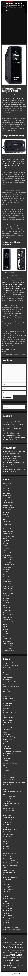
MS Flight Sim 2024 (9, 817)
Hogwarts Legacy (8, 777)
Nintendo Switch (8, 820)
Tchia (4, 882)
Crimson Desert (8, 718)
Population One (8, 837)
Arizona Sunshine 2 (9, 677)
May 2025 (6, 517)
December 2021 (8, 615)
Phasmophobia (8, 834)
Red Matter (6, 846)
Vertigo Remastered (9, 906)
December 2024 (8, 529)
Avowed (5, 694)
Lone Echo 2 (7, 799)
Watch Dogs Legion (9, 918)
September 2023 (8, 565)
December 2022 (8, 586)
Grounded (6, 761)
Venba (5, 901)
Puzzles (13, 957)
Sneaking (7, 962)
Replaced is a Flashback (10, 429)
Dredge (5, 741)
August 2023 (7, 567)
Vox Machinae (7, 911)
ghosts (21, 947)
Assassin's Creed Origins (11, 684)
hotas (14, 950)
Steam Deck (7, 965)
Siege (17, 960)
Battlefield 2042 (8, 703)
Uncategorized (7, 894)
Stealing (17, 963)
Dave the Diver (7, 722)
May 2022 (6, 603)
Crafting (14, 944)
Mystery (20, 952)
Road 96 (5, 851)
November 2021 (8, 617)
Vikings (5, 968)
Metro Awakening (8, 808)
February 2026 (7, 495)
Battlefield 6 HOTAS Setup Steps (13, 462)
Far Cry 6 (6, 746)
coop (10, 944)
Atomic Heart (7, 691)
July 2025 (6, 512)
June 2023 (6, 572)
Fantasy (18, 944)
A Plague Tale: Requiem (10, 665)
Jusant (5, 787)
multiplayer (14, 952)
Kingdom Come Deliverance (12, 792)
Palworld (6, 827)
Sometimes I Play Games (14, 3)
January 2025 (7, 526)
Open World (16, 954)
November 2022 (8, 588)
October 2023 (7, 562)
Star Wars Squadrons (10, 865)
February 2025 (7, 524)
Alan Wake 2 (7, 670)
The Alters (6, 884)
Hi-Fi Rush (6, 772)
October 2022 (7, 591)
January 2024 (7, 555)
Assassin (10, 942)
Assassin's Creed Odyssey (11, 682)
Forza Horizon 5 (8, 753)
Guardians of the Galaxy (11, 763)
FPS (21, 944)
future (6, 947)
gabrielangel (7, 452)
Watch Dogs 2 (7, 915)
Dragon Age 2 (7, 739)
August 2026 (7, 483)
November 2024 (8, 531)
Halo (4, 765)
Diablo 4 (5, 732)
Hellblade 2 (6, 770)
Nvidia (8, 955)
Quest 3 (5, 844)
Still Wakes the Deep (9, 872)
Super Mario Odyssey (10, 877)
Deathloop (6, 730)
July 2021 (6, 627)
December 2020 (8, 643)
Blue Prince (6, 710)
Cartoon (5, 944)
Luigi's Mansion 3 (8, 801)
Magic (4, 952)
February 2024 (7, 553)
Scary (9, 960)
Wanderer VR (7, 913)
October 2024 (7, 534)
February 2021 (7, 639)
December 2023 (8, 557)
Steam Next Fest (8, 870)
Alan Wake (6, 667)
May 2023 (6, 574)
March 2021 (6, 636)
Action (5, 942)
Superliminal (7, 880)
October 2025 (7, 505)
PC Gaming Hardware (9, 349)
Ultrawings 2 (7, 891)
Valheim (5, 896)
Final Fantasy (7, 749)
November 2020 (8, 646)
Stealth (20, 963)
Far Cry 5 (6, 744)
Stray (4, 875)
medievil (7, 952)
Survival (15, 965)
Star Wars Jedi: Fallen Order (12, 863)
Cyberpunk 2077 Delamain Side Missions (14, 354)
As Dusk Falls (7, 679)
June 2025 (6, 514)
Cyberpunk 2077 (8, 720)
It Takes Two (7, 784)
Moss (4, 813)
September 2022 (8, 593)
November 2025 (8, 503)
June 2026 (6, 486)
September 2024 (8, 536)
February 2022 (7, 610)
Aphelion (6, 675)
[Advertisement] (14, 28)
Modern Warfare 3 (9, 810)
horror (11, 950)
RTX (4, 351)
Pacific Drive (7, 825)
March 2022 (6, 608)
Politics (9, 957)
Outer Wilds (7, 822)
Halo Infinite (7, 768)
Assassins (17, 942)
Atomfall (5, 689)
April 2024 (6, 548)
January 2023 (7, 584)
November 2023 (8, 560)
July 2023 (6, 569)
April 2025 (6, 519)
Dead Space (7, 725)
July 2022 (6, 598)
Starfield (5, 868)
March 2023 (6, 579)
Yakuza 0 (6, 922)
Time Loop (20, 965)
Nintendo (5, 955)
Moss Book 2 (7, 815)
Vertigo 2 (6, 903)
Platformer (5, 957)
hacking (6, 950)
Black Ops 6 (6, 708)
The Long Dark (7, 887)
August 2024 (7, 538)
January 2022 (7, 612)
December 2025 (8, 500)
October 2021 (7, 620)
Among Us (6, 672)
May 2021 (6, 631)
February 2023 (7, 581)
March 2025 (6, 522)
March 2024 (6, 550)
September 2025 (8, 507)
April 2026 (6, 491)
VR (19, 968)
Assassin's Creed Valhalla (11, 687)
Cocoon (5, 715)
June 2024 (6, 543)
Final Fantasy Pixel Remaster (12, 751)
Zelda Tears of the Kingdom (12, 930)
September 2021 (8, 622)
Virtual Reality (7, 908)
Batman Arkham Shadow (11, 701)
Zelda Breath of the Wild (11, 927)
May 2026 (6, 488)
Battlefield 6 (7, 706)
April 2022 (6, 605)
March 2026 (6, 493)
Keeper (5, 789)
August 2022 (7, 596)
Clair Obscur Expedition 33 (11, 713)
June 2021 (6, 629)
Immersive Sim (19, 950)
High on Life (7, 775)
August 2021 (7, 624)
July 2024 (6, 541)
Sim (19, 960)
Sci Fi (13, 960)
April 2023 (6, 577)
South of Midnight (9, 860)
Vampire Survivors (9, 899)
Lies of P (5, 794)
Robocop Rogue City (9, 853)
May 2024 (6, 545)
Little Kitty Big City (9, 796)
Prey (4, 839)
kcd (23, 950)
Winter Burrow (8, 920)
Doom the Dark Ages (9, 737)
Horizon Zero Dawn (9, 780)
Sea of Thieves (7, 858)
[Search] (23, 10)
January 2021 (7, 641)
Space (13, 963)
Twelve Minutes (8, 889)
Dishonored (7, 734)
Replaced (6, 848)
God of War (6, 758)
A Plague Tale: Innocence (11, 663)
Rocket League (7, 856)
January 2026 (7, 498)
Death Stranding (8, 727)
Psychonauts (7, 841)
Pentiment (6, 832)
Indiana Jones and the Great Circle (14, 782)
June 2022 (6, 600)
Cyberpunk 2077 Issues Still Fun (12, 353)
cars (22, 942)
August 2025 (7, 510)
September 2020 (8, 650)
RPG (4, 960)
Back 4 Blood (7, 696)
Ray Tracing (21, 957)
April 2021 (6, 634)
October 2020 (7, 648)
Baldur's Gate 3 (8, 699)
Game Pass (6, 756)
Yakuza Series (7, 925)
